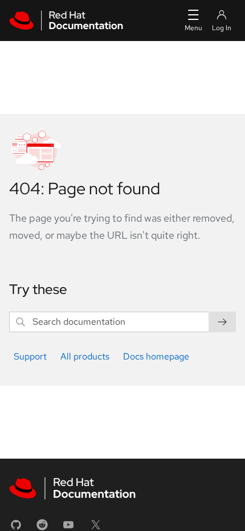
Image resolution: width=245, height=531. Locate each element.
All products (84, 356)
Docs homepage (156, 356)
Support (30, 356)
